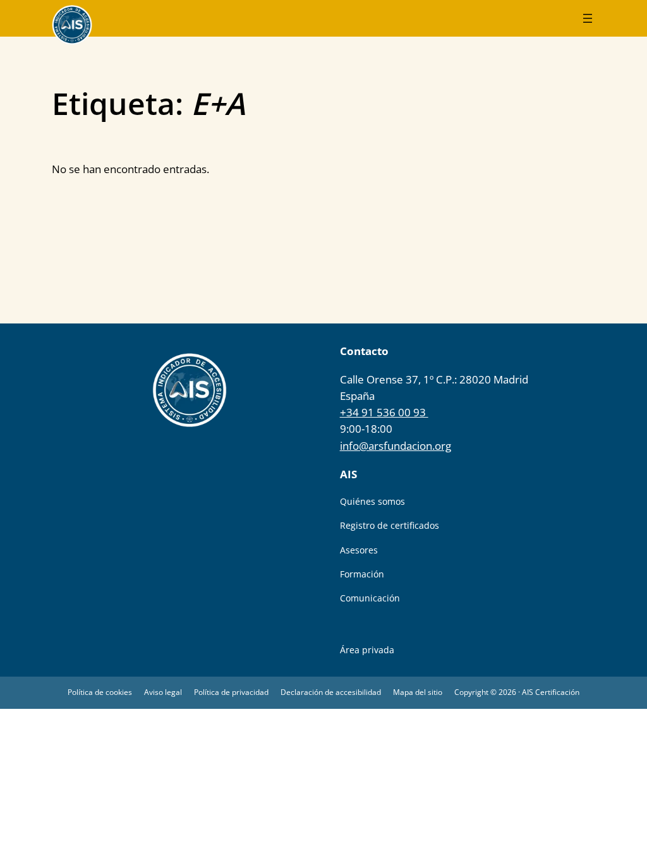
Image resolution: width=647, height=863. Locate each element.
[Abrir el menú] (587, 18)
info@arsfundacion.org (395, 445)
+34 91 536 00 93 (384, 412)
